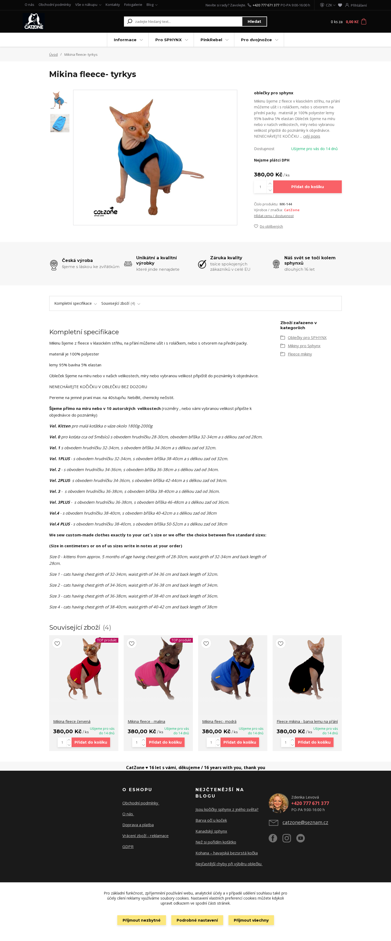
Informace (125, 39)
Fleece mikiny (300, 354)
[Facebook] (275, 840)
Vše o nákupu (86, 4)
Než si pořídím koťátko (216, 842)
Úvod (53, 54)
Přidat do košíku (307, 186)
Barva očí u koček (211, 820)
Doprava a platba (138, 824)
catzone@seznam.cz (305, 822)
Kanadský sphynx (211, 831)
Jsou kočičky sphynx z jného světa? (227, 809)
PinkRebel (211, 39)
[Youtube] (303, 840)
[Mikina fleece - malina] (158, 668)
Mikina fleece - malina (146, 721)
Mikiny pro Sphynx (304, 345)
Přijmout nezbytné (142, 920)
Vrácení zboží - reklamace (145, 835)
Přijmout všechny (251, 920)
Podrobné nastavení (197, 920)
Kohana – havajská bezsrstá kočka (227, 852)
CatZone (292, 209)
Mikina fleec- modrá (219, 721)
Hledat (254, 21)
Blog (150, 4)
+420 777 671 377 (266, 5)
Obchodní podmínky (55, 4)
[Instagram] (289, 840)
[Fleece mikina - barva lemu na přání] (307, 668)
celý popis (311, 136)
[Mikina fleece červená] (83, 668)
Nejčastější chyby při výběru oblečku (229, 863)
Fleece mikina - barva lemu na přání (307, 721)
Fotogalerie (133, 4)
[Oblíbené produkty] (340, 5)
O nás (29, 4)
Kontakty (113, 4)
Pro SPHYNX (168, 39)
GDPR (128, 846)
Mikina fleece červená (71, 721)
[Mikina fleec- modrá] (232, 668)
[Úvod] (55, 21)
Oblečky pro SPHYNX (307, 337)
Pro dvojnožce (256, 39)
